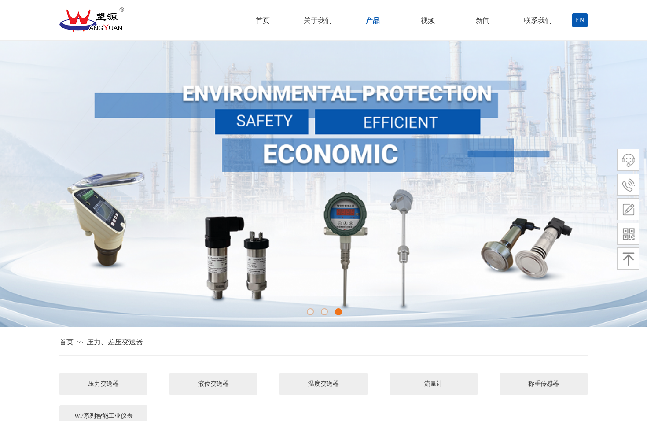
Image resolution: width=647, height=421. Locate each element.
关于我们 (318, 20)
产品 (373, 20)
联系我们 (538, 20)
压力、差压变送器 (115, 342)
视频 (428, 20)
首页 (263, 20)
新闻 (483, 20)
